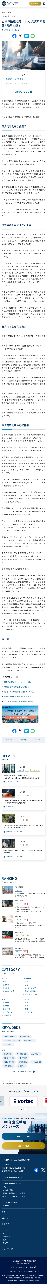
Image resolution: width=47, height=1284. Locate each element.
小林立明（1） (36, 1062)
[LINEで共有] (32, 36)
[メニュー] (44, 3)
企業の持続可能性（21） (11, 1041)
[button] (21, 1109)
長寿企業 (9, 831)
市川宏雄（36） (22, 1054)
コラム (11, 1082)
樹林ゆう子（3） (8, 1058)
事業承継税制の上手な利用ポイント (18, 686)
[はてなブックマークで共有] (26, 36)
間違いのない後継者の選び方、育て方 (19, 691)
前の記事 (9, 740)
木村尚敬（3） (23, 1058)
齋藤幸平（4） (8, 1054)
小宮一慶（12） (8, 1066)
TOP (3, 1082)
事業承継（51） (29, 1041)
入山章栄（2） (35, 1054)
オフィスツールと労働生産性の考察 (18, 701)
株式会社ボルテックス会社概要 (22, 1267)
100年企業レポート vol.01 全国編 (18, 682)
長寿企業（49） (25, 1037)
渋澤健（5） (21, 1066)
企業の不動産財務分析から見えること (19, 696)
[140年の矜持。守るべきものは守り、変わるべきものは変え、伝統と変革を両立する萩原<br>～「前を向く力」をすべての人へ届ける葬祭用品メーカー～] (23, 824)
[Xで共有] (20, 36)
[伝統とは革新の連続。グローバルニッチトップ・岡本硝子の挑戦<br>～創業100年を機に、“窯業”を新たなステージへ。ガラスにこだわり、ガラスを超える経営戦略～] (23, 849)
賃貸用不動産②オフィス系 (16, 83)
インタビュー (10, 782)
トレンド (20, 770)
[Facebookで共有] (14, 36)
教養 (18, 782)
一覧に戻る (24, 740)
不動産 (7, 30)
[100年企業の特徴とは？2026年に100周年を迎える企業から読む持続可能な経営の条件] (23, 800)
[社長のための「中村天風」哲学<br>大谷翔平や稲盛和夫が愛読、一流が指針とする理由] (23, 922)
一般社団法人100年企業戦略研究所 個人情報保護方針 (23, 1262)
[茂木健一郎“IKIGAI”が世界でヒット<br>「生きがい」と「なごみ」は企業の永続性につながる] (23, 775)
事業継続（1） (8, 1045)
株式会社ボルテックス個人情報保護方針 (22, 1271)
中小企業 (16, 30)
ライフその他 (35, 770)
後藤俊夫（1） (23, 1062)
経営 (13, 16)
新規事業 (6, 16)
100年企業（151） (9, 1037)
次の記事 (37, 740)
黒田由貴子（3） (8, 1062)
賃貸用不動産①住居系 (14, 79)
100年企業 (10, 807)
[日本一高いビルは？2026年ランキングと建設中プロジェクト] (23, 891)
